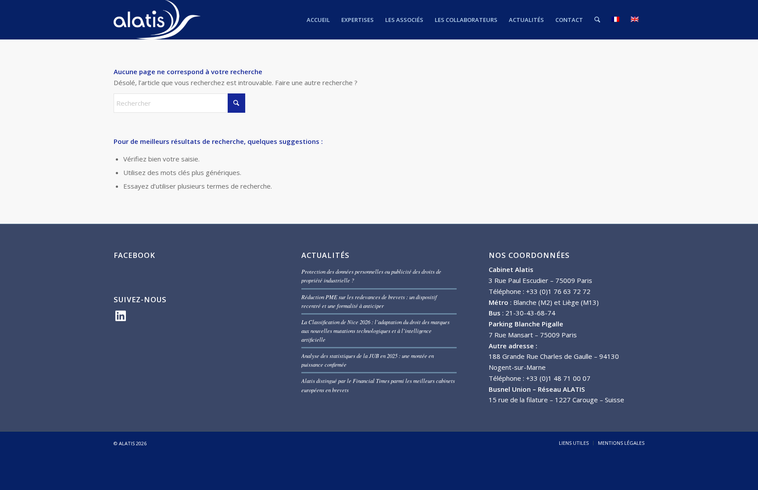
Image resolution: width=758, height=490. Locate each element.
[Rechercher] (597, 19)
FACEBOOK (134, 255)
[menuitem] (318, 19)
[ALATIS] (157, 19)
